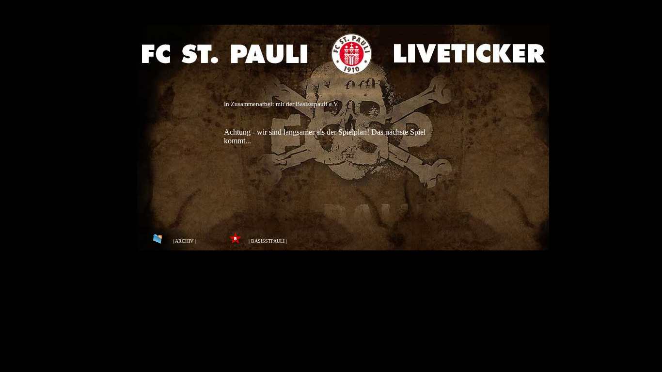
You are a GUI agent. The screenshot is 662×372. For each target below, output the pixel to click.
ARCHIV (184, 241)
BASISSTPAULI (267, 241)
